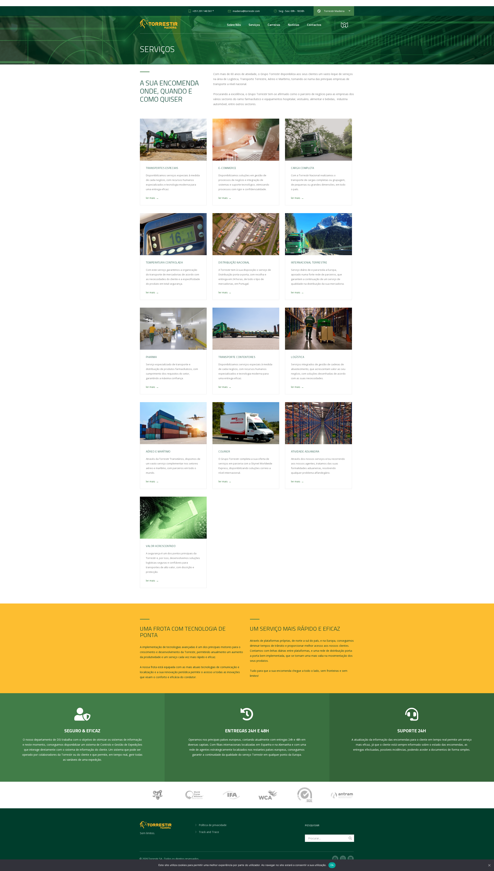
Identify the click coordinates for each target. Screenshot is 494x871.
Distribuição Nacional (234, 262)
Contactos (314, 24)
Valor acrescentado (161, 546)
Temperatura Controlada (164, 262)
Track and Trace (209, 832)
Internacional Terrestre (309, 262)
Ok (332, 865)
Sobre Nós (234, 24)
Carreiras (274, 24)
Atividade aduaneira (305, 451)
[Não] (489, 865)
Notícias (293, 24)
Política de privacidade (213, 825)
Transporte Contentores (236, 357)
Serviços (254, 24)
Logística (297, 357)
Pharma (151, 357)
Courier (224, 451)
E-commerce (227, 168)
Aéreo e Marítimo (158, 451)
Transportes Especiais (162, 168)
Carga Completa (302, 168)
